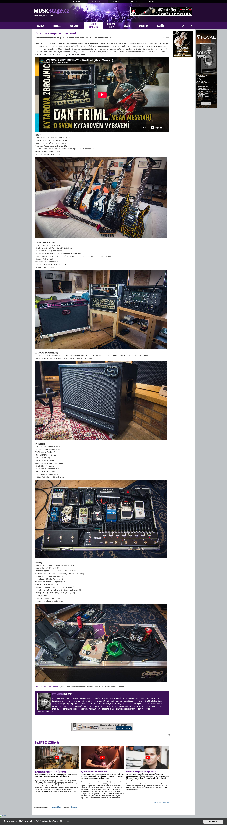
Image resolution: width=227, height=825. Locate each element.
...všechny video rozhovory (162, 802)
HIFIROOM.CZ (135, 1)
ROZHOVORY (74, 25)
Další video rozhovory (47, 742)
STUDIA (127, 25)
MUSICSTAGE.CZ (98, 1)
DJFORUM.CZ (117, 1)
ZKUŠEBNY (143, 25)
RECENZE (57, 25)
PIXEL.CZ (151, 1)
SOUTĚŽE (160, 25)
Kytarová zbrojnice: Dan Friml (55, 33)
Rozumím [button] (213, 822)
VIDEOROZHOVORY (93, 25)
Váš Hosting (73, 807)
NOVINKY (40, 25)
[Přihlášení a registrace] (183, 25)
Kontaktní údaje (56, 807)
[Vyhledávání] (191, 25)
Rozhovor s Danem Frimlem (46, 686)
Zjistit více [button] (64, 821)
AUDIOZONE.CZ (78, 1)
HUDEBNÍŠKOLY (111, 25)
